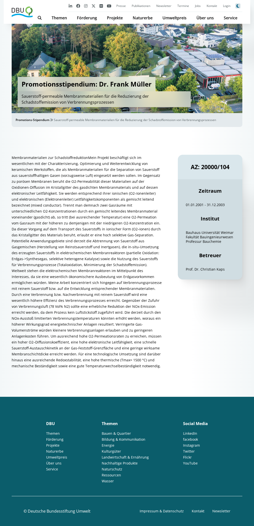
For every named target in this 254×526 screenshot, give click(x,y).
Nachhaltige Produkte (120, 463)
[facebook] (78, 6)
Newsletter (163, 6)
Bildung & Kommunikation (123, 439)
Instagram (191, 445)
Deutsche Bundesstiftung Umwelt (59, 511)
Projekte (115, 18)
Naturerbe (143, 18)
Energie (108, 445)
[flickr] (101, 6)
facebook (190, 439)
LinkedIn (190, 433)
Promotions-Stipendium (32, 120)
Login (226, 6)
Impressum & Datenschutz (162, 511)
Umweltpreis (174, 18)
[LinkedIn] (70, 6)
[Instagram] (86, 6)
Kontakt (212, 6)
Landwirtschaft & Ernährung (125, 457)
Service (230, 18)
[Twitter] (93, 6)
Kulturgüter (111, 451)
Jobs (198, 6)
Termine (183, 6)
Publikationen (141, 6)
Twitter (189, 451)
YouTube (190, 463)
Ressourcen (111, 475)
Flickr (187, 457)
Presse (121, 6)
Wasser (108, 481)
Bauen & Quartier (116, 433)
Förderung (87, 18)
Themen (59, 18)
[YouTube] (109, 6)
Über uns (205, 18)
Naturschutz (112, 469)
